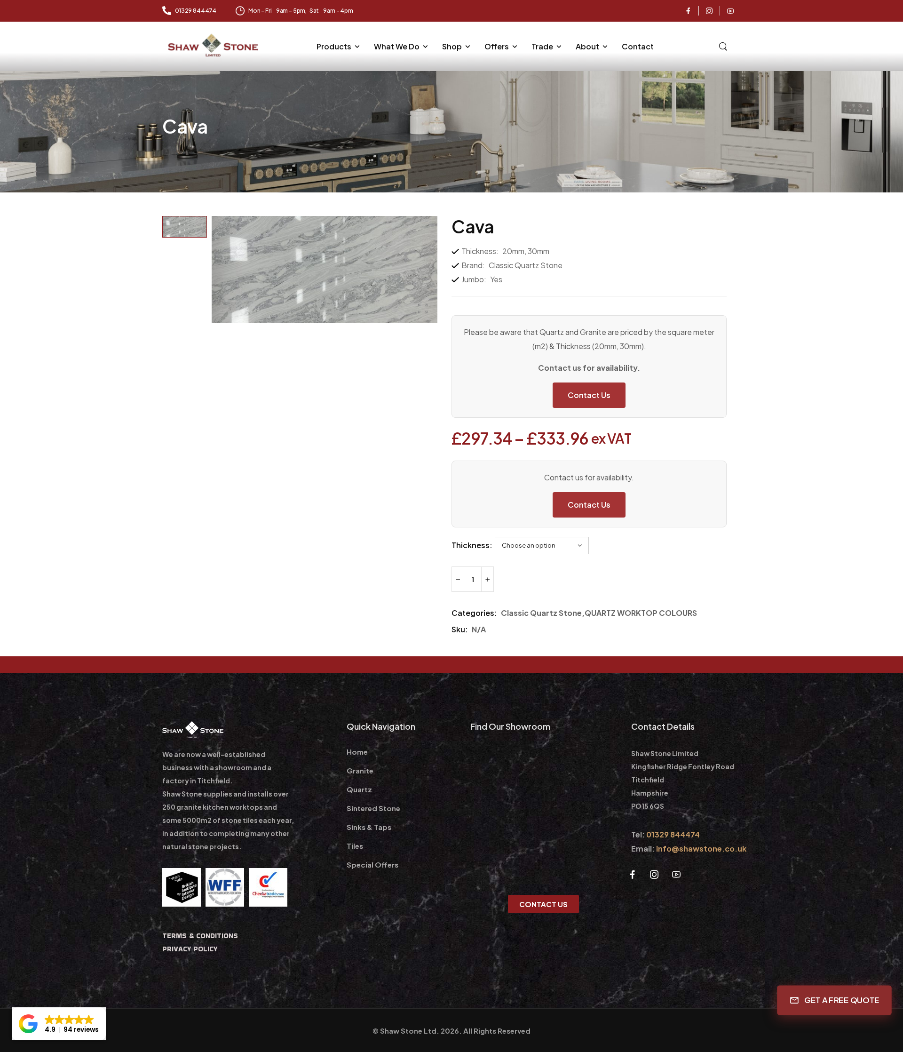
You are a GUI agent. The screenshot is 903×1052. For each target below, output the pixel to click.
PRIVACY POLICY (189, 949)
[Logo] (214, 45)
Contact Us (589, 395)
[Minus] (458, 579)
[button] (59, 1023)
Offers (496, 46)
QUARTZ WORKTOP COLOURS (641, 613)
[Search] (724, 45)
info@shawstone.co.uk (701, 848)
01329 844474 (673, 834)
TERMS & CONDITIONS (200, 935)
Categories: (474, 613)
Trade (542, 46)
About (587, 46)
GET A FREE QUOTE (842, 1000)
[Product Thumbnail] (324, 269)
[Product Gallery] (422, 308)
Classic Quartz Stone (541, 613)
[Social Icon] (688, 11)
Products (334, 46)
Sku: (460, 629)
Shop (452, 46)
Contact (638, 46)
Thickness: (472, 545)
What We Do (397, 46)
